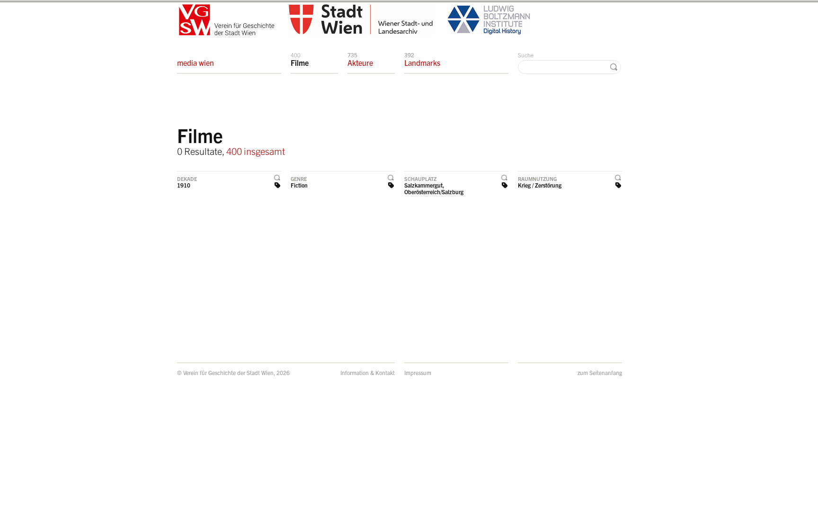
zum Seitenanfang (600, 372)
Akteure (360, 59)
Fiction (299, 184)
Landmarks (422, 59)
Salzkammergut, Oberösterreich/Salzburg (433, 188)
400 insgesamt (255, 151)
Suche (525, 54)
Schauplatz (420, 178)
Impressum (417, 372)
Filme (300, 59)
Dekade (187, 178)
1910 (183, 184)
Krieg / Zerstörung (539, 184)
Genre (299, 178)
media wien (195, 62)
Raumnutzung (537, 178)
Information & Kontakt (367, 372)
